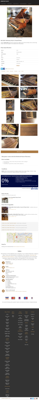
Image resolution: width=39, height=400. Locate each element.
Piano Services (15, 3)
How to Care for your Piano (26, 316)
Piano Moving (20, 322)
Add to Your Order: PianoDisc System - (14, 223)
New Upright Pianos (7, 371)
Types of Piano (26, 340)
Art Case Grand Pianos (7, 346)
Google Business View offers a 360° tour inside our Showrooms (16, 291)
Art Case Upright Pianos (7, 365)
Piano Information (23, 3)
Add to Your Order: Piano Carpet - (14, 225)
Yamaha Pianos (7, 326)
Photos (7, 71)
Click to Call (19, 151)
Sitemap (32, 334)
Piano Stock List (7, 317)
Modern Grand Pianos (7, 349)
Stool (19, 71)
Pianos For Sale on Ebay (7, 336)
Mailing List (32, 319)
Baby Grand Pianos (7, 329)
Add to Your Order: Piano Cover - (14, 229)
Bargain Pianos (7, 333)
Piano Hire (20, 315)
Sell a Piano (9, 3)
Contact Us (32, 314)
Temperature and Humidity (26, 320)
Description (3, 71)
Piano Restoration (20, 318)
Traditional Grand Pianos (7, 355)
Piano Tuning (20, 324)
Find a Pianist (20, 339)
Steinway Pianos (7, 320)
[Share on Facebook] (4, 68)
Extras (22, 71)
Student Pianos (7, 331)
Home (7, 314)
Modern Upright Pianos (7, 368)
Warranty (11, 71)
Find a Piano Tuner (20, 337)
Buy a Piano (3, 3)
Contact (29, 3)
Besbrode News (32, 324)
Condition (15, 71)
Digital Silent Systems (7, 384)
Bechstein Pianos (7, 323)
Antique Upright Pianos (7, 362)
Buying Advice (26, 326)
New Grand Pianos (7, 352)
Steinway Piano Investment (26, 329)
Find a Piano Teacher (20, 334)
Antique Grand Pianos (7, 343)
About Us (32, 316)
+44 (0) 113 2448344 (9, 264)
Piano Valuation (20, 327)
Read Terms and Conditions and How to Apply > (30, 185)
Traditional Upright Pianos (7, 374)
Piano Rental (20, 320)
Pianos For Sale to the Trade (7, 395)
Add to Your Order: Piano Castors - (14, 227)
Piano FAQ (26, 344)
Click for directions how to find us (19, 246)
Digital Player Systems (7, 381)
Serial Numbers (26, 337)
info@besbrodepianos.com (10, 267)
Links (32, 329)
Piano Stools (7, 388)
